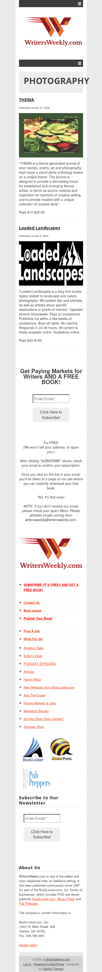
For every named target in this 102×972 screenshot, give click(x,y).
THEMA (26, 100)
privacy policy (28, 945)
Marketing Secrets (36, 711)
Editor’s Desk (33, 655)
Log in (27, 964)
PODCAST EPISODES (40, 663)
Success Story (34, 726)
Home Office (32, 679)
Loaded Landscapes (39, 228)
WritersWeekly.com (56, 959)
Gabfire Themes (53, 969)
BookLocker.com (43, 899)
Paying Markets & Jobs (40, 703)
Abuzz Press (66, 899)
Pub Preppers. (29, 903)
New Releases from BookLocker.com (49, 687)
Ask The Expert (34, 695)
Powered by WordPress (49, 964)
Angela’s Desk (34, 648)
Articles (29, 671)
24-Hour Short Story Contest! (44, 718)
